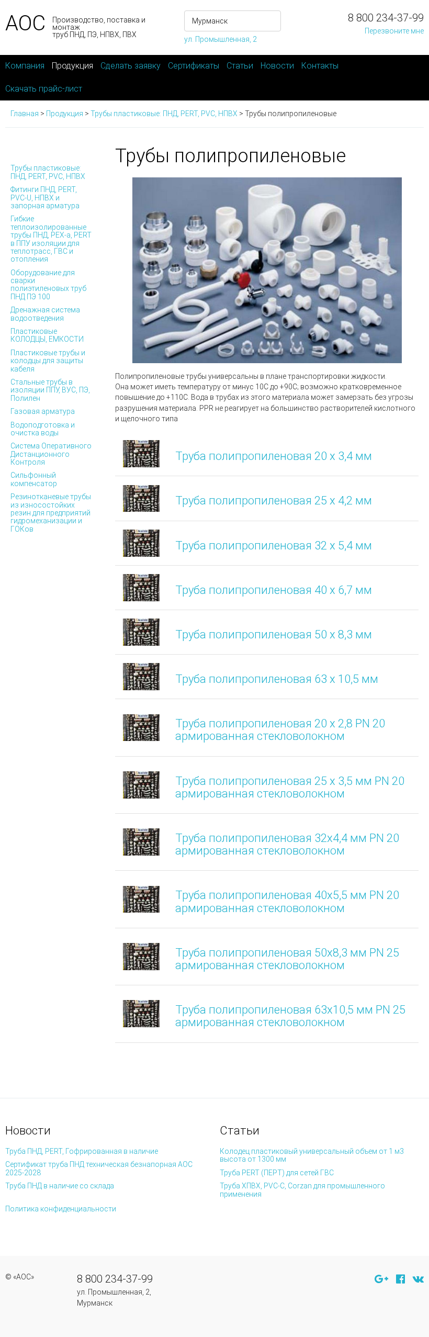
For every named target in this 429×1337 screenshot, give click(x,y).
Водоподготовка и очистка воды (42, 429)
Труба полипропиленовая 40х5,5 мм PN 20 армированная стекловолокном (287, 901)
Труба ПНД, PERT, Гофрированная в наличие (81, 1151)
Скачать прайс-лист (43, 89)
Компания (24, 66)
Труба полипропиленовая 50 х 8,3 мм (273, 634)
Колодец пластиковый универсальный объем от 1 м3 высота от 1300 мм (312, 1155)
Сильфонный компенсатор (33, 479)
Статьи (240, 66)
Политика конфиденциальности (60, 1209)
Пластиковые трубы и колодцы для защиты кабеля (47, 361)
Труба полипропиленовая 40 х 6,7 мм (273, 590)
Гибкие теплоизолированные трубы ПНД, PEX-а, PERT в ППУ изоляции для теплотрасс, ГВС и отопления (51, 239)
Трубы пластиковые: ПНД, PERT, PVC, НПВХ (47, 172)
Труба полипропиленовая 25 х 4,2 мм (273, 500)
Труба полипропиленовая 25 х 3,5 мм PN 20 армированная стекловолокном (289, 787)
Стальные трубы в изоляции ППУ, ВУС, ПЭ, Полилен (50, 390)
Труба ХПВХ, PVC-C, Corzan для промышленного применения (302, 1190)
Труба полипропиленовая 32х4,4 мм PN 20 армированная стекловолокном (287, 844)
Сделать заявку (130, 66)
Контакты (319, 66)
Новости (277, 66)
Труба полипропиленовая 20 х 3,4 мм (273, 456)
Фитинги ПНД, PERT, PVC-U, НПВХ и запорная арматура (45, 197)
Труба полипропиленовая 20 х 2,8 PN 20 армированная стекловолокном (280, 730)
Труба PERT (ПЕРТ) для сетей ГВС (277, 1173)
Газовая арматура (42, 411)
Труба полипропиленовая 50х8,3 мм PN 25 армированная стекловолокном (287, 959)
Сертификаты (193, 66)
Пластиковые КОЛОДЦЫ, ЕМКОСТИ (47, 335)
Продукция (72, 66)
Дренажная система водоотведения (45, 314)
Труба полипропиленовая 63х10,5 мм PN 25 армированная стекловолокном (290, 1016)
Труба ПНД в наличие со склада (59, 1186)
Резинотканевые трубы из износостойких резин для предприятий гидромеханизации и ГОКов (50, 512)
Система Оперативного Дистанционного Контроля (51, 454)
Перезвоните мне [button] (394, 31)
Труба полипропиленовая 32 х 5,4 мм (273, 545)
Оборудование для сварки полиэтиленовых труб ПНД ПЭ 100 (48, 284)
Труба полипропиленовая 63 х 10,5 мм (276, 679)
